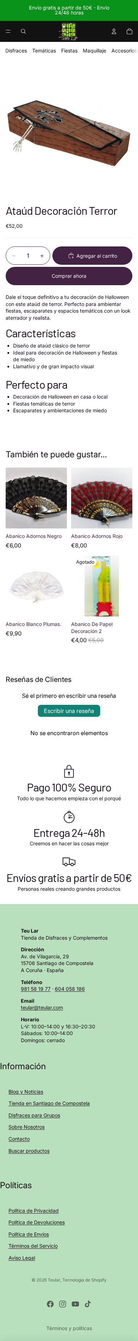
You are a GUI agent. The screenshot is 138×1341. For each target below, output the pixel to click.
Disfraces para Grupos (34, 1115)
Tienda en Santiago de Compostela (49, 1103)
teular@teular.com (42, 1007)
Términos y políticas (69, 1328)
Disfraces (16, 51)
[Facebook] (50, 1304)
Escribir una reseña (69, 710)
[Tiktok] (88, 1304)
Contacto (19, 1139)
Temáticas (44, 51)
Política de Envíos (28, 1234)
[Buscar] (23, 31)
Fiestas (69, 51)
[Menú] (8, 31)
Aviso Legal (21, 1258)
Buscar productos (29, 1151)
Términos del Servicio (33, 1246)
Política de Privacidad (33, 1211)
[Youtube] (75, 1304)
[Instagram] (62, 1304)
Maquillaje (94, 51)
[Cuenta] (114, 31)
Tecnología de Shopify (84, 1280)
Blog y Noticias (25, 1092)
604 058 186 (70, 989)
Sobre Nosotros (26, 1127)
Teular (54, 1280)
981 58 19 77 (36, 989)
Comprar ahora (69, 276)
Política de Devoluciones (36, 1222)
